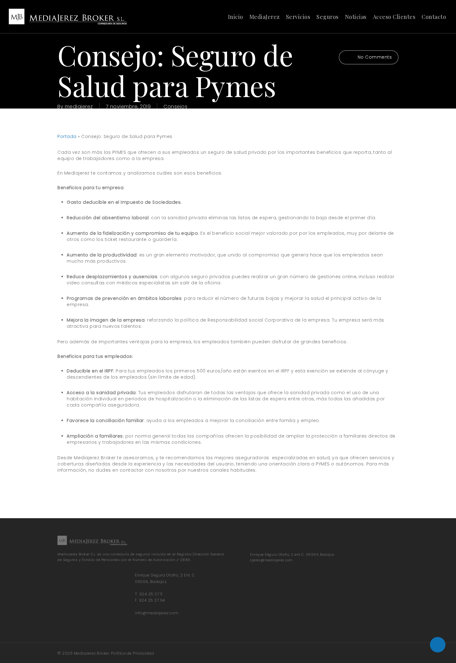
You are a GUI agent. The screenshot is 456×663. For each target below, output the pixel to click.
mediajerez (79, 106)
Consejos (175, 106)
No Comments (374, 57)
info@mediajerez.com (157, 613)
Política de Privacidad (132, 653)
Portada (67, 136)
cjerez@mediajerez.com (271, 560)
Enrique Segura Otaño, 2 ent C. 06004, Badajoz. (292, 554)
